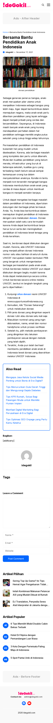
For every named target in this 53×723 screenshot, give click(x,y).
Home (5, 32)
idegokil (9, 52)
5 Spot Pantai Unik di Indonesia (27, 657)
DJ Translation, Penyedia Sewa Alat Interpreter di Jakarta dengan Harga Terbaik (31, 605)
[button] (43, 4)
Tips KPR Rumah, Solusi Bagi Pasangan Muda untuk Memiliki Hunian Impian (22, 400)
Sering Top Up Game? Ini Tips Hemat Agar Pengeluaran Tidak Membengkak (29, 584)
